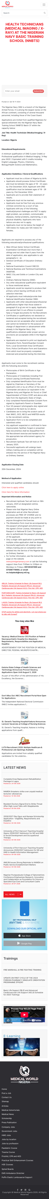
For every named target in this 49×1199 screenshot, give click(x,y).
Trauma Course (8, 1152)
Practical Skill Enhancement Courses (17, 1160)
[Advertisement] (24, 64)
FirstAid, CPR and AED (11, 1156)
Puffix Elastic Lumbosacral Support (17, 1177)
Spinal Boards (8, 1169)
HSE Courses (7, 1164)
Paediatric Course (9, 1148)
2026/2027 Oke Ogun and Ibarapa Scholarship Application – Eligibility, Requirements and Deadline (24, 818)
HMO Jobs (6, 1135)
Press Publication (9, 1122)
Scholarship (7, 1118)
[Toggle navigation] (44, 4)
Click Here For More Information (16, 492)
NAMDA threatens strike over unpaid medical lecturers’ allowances (23, 792)
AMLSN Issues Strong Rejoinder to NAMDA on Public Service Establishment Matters (23, 863)
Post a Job (6, 1093)
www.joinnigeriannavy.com (17, 561)
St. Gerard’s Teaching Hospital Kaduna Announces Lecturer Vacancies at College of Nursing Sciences (24, 722)
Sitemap (5, 1101)
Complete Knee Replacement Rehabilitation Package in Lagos (22, 780)
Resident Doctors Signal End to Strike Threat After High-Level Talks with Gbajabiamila (23, 805)
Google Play (26, 943)
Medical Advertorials (11, 1110)
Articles (5, 1106)
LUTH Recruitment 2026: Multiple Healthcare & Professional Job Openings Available (22, 748)
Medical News (8, 1114)
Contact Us (7, 1097)
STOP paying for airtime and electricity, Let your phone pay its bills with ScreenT (24, 613)
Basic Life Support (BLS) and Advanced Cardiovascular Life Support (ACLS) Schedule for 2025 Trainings (23, 992)
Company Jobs (8, 1127)
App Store (26, 936)
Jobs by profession (10, 1143)
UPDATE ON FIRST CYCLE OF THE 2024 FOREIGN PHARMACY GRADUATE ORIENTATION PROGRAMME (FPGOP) (24, 980)
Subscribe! (38, 91)
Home (4, 1089)
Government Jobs (9, 1131)
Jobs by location (9, 1139)
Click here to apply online (13, 487)
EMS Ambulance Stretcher (13, 1173)
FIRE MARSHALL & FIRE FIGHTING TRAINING (22, 970)
